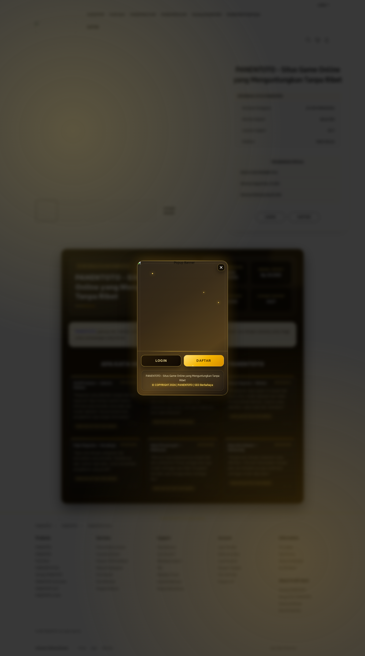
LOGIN (161, 360)
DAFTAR (203, 360)
